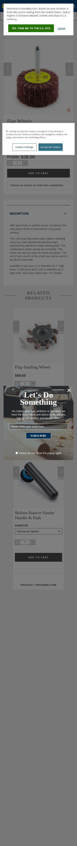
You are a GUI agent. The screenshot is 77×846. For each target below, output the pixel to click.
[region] (38, 139)
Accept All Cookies (51, 147)
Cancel (61, 28)
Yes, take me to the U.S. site (31, 28)
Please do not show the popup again (40, 453)
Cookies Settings (24, 147)
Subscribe (38, 435)
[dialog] (38, 19)
